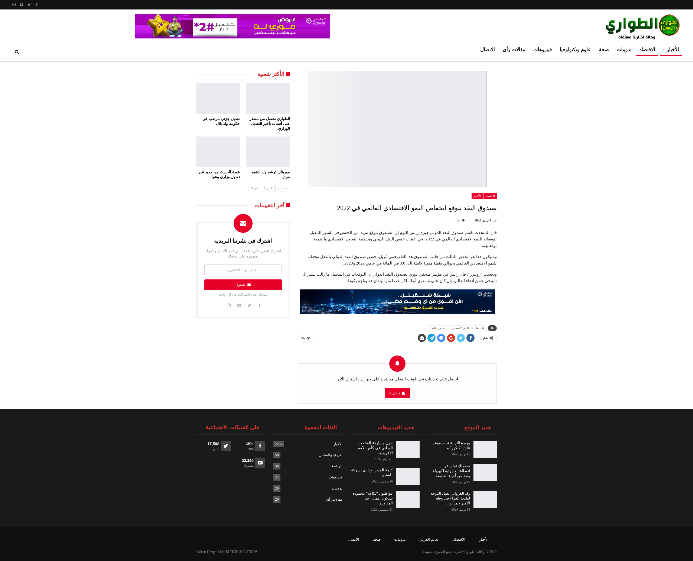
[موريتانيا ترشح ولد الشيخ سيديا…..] (268, 151)
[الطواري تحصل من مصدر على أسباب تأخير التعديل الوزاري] (268, 98)
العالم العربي (429, 539)
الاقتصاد (647, 49)
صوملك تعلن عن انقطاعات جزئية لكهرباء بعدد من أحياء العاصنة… (451, 471)
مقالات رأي (514, 49)
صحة (604, 49)
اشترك (240, 285)
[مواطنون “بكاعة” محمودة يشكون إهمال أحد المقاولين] (408, 499)
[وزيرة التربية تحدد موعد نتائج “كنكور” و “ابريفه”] (485, 449)
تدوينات (624, 49)
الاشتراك (394, 393)
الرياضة (336, 466)
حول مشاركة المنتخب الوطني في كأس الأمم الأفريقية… (375, 448)
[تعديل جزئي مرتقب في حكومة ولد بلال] (218, 98)
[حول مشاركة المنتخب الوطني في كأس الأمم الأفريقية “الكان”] (408, 449)
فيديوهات (542, 49)
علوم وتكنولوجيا (575, 49)
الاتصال (487, 49)
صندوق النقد (438, 328)
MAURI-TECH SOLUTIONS (238, 552)
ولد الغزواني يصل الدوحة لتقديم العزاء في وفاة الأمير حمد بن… (450, 498)
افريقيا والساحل (330, 455)
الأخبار (673, 49)
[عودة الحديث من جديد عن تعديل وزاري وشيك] (218, 151)
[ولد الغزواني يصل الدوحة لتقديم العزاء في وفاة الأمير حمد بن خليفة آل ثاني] (485, 499)
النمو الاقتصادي (460, 328)
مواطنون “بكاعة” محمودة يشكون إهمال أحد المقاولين (373, 498)
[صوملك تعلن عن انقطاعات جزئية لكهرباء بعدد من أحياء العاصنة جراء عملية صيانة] (485, 472)
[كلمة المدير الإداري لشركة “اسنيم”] (408, 476)
